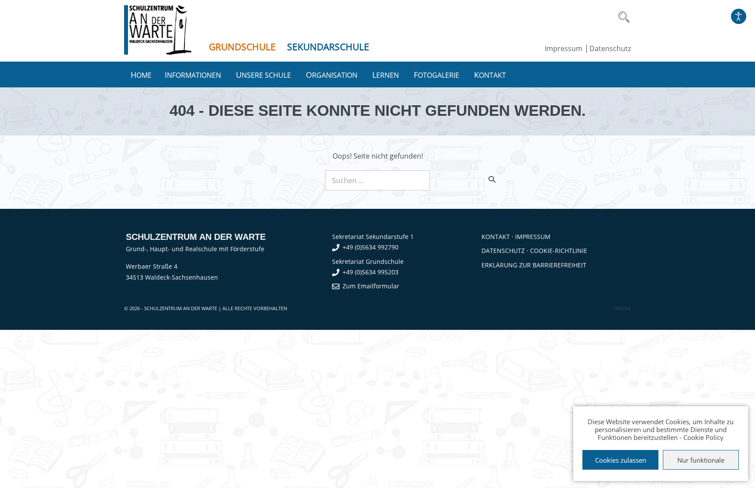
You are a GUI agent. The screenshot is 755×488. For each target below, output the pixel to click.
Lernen (386, 74)
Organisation (332, 74)
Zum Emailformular (371, 286)
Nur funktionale (700, 460)
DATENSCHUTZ (503, 250)
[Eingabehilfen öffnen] (738, 16)
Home (141, 74)
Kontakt (491, 74)
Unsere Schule (264, 74)
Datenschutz (610, 48)
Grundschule (242, 47)
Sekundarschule (328, 47)
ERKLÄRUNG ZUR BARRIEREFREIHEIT (533, 265)
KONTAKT (495, 236)
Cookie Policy (703, 437)
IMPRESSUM (533, 236)
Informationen (194, 74)
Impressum (563, 48)
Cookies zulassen (620, 460)
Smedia (622, 308)
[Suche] (492, 179)
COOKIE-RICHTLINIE (558, 250)
